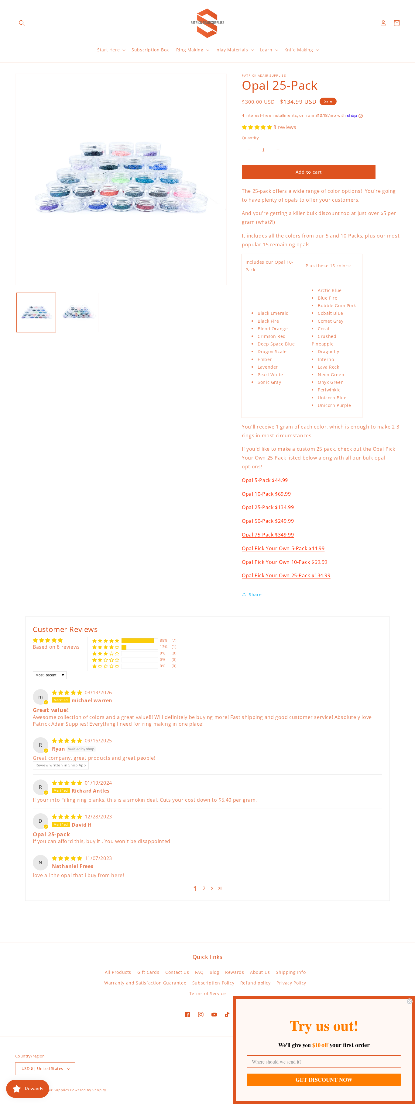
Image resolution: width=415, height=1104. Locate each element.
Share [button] (255, 594)
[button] (22, 23)
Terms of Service (207, 993)
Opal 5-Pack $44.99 (265, 480)
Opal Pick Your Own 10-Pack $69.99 (285, 562)
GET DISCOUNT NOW (324, 1080)
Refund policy (255, 983)
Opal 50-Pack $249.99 (268, 521)
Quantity (250, 138)
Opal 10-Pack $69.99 (266, 494)
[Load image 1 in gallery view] (36, 312)
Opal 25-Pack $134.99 (268, 507)
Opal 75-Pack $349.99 (268, 534)
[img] (68, 692)
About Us (260, 972)
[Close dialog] (409, 1001)
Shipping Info (291, 972)
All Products (118, 972)
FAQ (199, 972)
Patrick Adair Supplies (49, 1090)
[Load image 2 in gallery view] (78, 312)
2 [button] (204, 888)
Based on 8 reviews (56, 647)
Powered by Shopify (88, 1090)
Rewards (234, 972)
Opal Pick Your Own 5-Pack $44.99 (283, 548)
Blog (214, 972)
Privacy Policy (291, 983)
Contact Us (177, 972)
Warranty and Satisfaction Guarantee (145, 983)
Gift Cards (148, 972)
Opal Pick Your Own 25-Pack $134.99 (286, 575)
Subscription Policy (213, 983)
